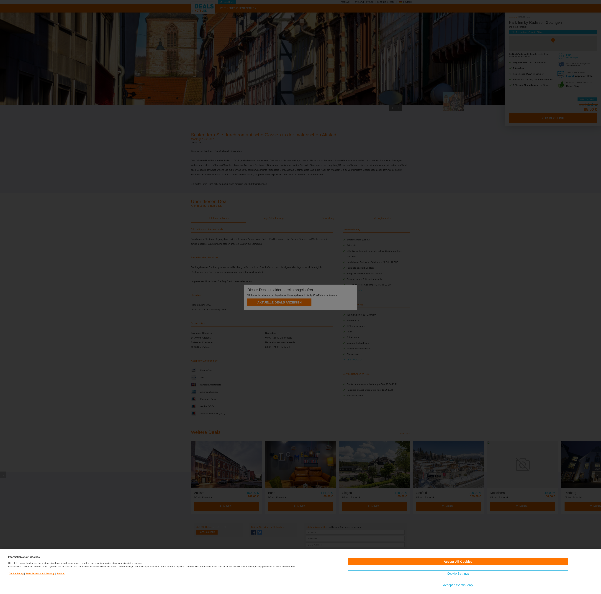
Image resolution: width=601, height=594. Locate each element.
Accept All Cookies (458, 561)
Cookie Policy (16, 573)
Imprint (61, 573)
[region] (300, 571)
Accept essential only (458, 585)
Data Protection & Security (40, 573)
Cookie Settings (458, 573)
